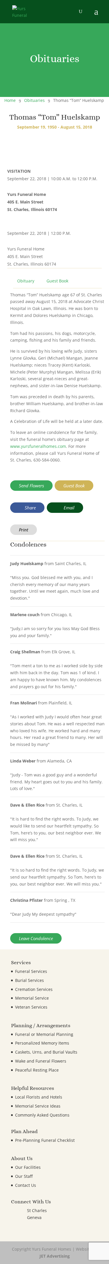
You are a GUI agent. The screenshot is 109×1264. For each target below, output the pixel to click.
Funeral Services (31, 971)
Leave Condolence (36, 938)
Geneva (34, 1217)
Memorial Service (32, 998)
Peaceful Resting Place (37, 1070)
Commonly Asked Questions (42, 1115)
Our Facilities (28, 1167)
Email (68, 508)
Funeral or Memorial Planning (44, 1034)
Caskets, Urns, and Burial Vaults (46, 1052)
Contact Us (25, 1185)
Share (30, 508)
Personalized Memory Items (42, 1043)
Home (10, 100)
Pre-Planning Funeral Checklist (45, 1140)
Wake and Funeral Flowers (40, 1061)
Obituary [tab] (25, 281)
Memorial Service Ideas (37, 1106)
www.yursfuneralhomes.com (38, 446)
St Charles (37, 1210)
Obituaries (34, 100)
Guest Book (74, 485)
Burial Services (29, 980)
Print (23, 530)
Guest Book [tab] (57, 281)
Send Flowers (31, 485)
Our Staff (24, 1176)
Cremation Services (34, 989)
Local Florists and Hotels (38, 1097)
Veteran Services (31, 1007)
